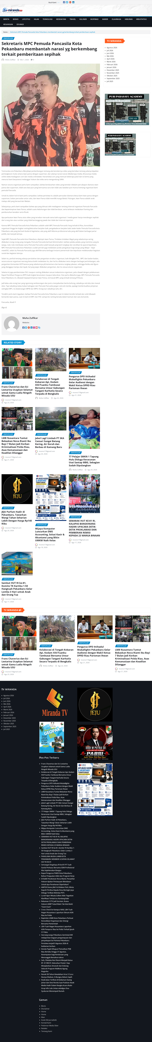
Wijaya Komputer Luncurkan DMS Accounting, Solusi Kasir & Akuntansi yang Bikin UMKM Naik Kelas (50, 534)
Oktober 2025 (112, 76)
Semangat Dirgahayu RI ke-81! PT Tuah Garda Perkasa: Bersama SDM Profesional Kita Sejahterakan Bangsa (57, 867)
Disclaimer (45, 1009)
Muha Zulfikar (10, 60)
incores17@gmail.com (13, 400)
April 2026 (110, 59)
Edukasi (20, 24)
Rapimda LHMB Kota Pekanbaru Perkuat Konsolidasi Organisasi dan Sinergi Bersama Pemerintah (57, 921)
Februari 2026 (112, 64)
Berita (6, 19)
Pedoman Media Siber (49, 1025)
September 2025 (113, 78)
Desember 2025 (113, 70)
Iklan (36, 19)
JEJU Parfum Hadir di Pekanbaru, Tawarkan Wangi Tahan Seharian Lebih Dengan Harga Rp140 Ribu (17, 517)
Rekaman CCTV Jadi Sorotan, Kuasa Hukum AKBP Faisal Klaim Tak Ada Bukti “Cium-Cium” (57, 904)
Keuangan (8, 24)
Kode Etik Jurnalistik (49, 1020)
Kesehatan (61, 19)
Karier (105, 19)
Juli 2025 (110, 81)
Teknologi (47, 19)
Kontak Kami (46, 1023)
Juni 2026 (110, 53)
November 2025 (113, 73)
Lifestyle (26, 19)
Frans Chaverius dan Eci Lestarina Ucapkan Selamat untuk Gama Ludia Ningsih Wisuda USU (17, 391)
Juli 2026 (110, 50)
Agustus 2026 (112, 47)
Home (5, 32)
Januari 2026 (111, 67)
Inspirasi (94, 19)
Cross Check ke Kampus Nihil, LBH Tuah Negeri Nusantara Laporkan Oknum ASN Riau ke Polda (57, 912)
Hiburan (129, 19)
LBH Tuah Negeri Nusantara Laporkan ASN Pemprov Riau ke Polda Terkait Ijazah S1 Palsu (57, 929)
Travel (73, 19)
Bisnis (15, 19)
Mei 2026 (110, 56)
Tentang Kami (46, 1031)
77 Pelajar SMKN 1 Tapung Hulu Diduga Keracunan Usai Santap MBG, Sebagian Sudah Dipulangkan (84, 461)
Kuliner (83, 19)
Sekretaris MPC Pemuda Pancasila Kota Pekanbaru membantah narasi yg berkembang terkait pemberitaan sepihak (52, 32)
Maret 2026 (111, 62)
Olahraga (116, 19)
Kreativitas (141, 19)
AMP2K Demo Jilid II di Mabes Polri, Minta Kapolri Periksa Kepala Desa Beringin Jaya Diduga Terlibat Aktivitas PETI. (57, 890)
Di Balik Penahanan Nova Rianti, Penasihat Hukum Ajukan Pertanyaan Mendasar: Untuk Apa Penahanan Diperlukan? (58, 881)
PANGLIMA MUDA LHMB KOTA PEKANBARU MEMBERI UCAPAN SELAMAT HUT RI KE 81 (58, 859)
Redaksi (44, 1028)
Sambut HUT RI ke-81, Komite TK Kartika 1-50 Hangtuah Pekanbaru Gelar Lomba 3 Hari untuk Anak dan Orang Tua (17, 588)
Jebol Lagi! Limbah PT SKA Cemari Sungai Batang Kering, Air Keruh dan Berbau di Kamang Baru (49, 443)
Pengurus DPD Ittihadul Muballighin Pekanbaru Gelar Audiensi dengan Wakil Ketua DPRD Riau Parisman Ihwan (82, 382)
